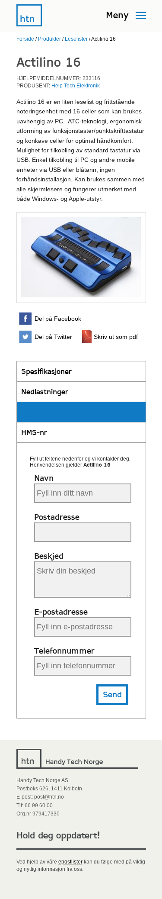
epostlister (70, 862)
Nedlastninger (44, 391)
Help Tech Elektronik (75, 86)
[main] (81, 397)
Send (112, 694)
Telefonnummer (64, 650)
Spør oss (36, 412)
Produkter (49, 39)
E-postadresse (61, 611)
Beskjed (49, 556)
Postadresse (56, 517)
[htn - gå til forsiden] (29, 25)
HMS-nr (34, 432)
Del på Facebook (58, 318)
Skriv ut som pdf (116, 336)
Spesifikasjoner (46, 371)
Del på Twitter (53, 336)
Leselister (76, 39)
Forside (25, 39)
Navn (44, 478)
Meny (117, 15)
